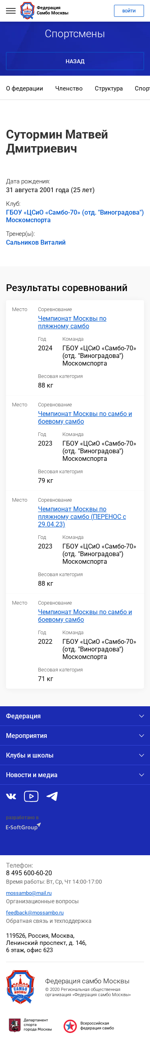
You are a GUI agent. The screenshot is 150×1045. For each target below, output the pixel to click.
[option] (24, 89)
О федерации (24, 88)
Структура (109, 88)
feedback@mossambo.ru (35, 913)
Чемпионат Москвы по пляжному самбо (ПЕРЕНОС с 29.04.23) (82, 516)
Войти (129, 11)
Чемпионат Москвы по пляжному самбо (72, 322)
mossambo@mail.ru (29, 893)
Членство (69, 88)
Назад (75, 61)
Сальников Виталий (36, 242)
